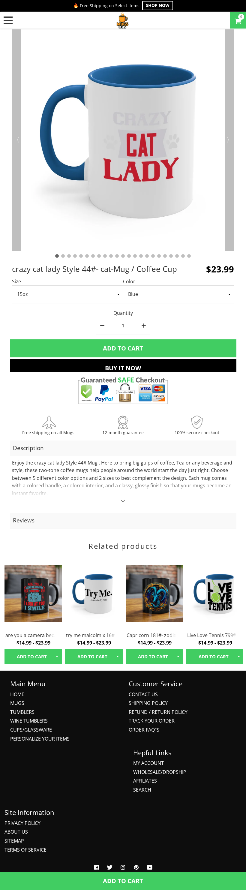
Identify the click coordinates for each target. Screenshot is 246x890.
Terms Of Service (25, 849)
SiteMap (14, 840)
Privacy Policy (22, 823)
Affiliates (145, 780)
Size (16, 281)
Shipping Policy (148, 703)
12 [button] (123, 256)
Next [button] (229, 140)
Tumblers (22, 712)
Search (142, 789)
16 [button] (147, 256)
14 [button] (135, 256)
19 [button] (165, 256)
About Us (16, 831)
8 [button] (99, 256)
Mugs (17, 703)
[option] (123, 140)
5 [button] (81, 256)
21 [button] (177, 256)
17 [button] (153, 256)
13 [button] (129, 256)
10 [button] (111, 256)
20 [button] (171, 256)
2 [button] (63, 256)
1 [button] (57, 256)
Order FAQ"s (144, 729)
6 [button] (87, 256)
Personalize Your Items (40, 738)
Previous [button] (16, 140)
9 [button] (105, 256)
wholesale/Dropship (159, 772)
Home (17, 694)
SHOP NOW (158, 5)
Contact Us (143, 694)
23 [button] (189, 256)
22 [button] (183, 256)
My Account (148, 763)
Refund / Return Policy (158, 712)
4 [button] (75, 256)
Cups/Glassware (31, 729)
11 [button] (117, 256)
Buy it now (123, 368)
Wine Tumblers (29, 720)
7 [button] (93, 256)
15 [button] (141, 256)
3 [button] (69, 256)
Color (129, 281)
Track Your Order (152, 720)
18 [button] (159, 256)
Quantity (123, 313)
